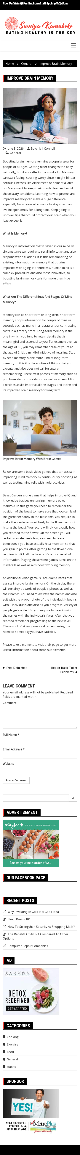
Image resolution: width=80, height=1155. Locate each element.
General (15, 153)
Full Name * (11, 735)
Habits (11, 1067)
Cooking (13, 1037)
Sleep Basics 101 (19, 919)
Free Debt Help (16, 668)
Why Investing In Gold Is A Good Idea (33, 912)
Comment (9, 703)
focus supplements (52, 650)
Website (8, 764)
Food (10, 1052)
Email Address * (14, 749)
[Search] (73, 798)
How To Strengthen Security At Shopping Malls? (33, 3)
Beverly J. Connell (43, 148)
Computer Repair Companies (28, 946)
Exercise (12, 1044)
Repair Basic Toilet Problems (64, 670)
